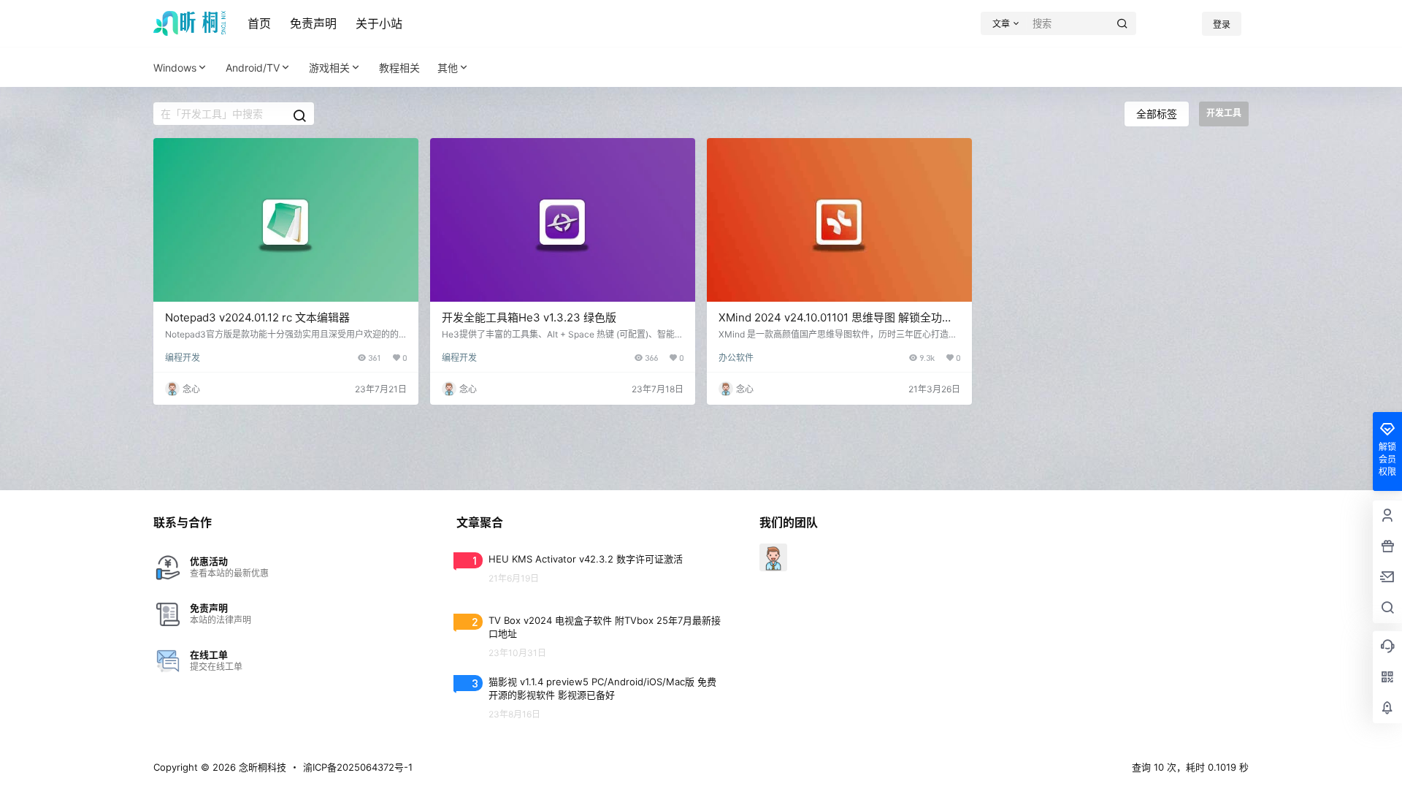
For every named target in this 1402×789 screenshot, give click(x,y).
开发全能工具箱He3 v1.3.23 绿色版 (529, 317)
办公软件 (736, 357)
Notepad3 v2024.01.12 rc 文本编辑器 (257, 317)
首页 (259, 23)
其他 (447, 67)
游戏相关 (329, 67)
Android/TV (253, 67)
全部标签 (1156, 113)
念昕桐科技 (261, 767)
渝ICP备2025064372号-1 (358, 767)
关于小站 (379, 23)
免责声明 (313, 23)
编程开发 (182, 357)
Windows (174, 67)
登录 (1221, 24)
